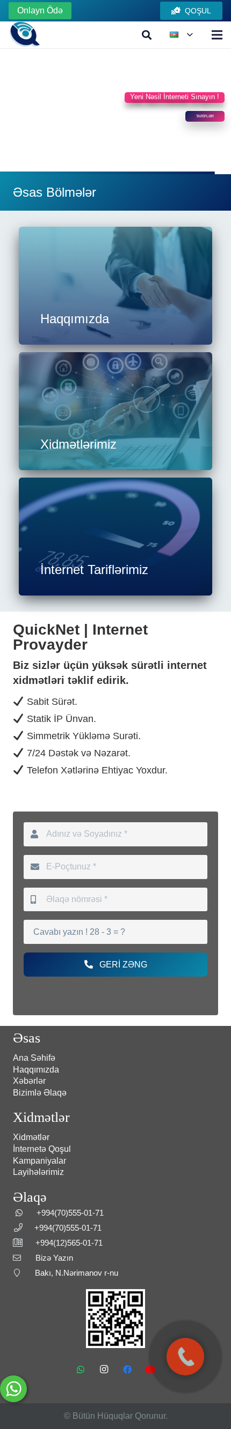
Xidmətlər (31, 1137)
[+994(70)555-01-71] (185, 1356)
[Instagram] (103, 1369)
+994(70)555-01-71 (70, 1212)
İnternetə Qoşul (42, 1148)
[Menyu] (217, 34)
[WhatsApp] (80, 1369)
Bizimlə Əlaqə (40, 1092)
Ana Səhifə (34, 1057)
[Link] (25, 35)
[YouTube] (150, 1369)
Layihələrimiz (38, 1172)
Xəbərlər (29, 1080)
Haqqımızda (36, 1069)
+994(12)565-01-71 (69, 1242)
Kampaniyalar (39, 1160)
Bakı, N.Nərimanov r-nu (76, 1272)
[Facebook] (127, 1369)
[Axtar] (147, 34)
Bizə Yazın (54, 1257)
